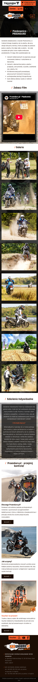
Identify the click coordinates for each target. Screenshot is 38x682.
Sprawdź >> (7, 522)
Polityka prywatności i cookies (10, 678)
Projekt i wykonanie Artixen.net (27, 678)
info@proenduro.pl (29, 2)
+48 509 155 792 (28, 4)
